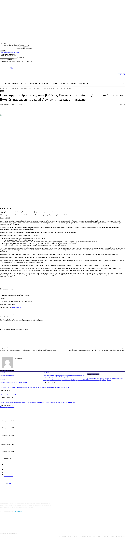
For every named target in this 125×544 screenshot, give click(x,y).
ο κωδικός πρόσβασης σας (24, 48)
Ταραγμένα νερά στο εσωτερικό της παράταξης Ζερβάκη (13, 382)
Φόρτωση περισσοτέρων (7, 407)
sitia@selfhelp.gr (16, 307)
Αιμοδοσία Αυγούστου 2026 (7, 375)
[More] (31, 109)
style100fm (7, 104)
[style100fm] (1, 105)
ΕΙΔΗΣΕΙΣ (7, 88)
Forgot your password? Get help (9, 52)
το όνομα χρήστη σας (23, 47)
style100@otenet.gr (19, 511)
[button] (123, 83)
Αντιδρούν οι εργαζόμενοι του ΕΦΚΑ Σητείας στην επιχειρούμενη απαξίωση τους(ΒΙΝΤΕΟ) (97, 350)
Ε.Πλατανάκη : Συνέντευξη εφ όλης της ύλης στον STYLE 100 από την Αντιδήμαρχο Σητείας (28, 350)
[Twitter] (24, 109)
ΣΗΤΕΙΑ (12, 88)
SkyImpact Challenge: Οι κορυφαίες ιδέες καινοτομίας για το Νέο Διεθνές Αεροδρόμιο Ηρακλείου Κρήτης (29, 448)
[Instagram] (124, 63)
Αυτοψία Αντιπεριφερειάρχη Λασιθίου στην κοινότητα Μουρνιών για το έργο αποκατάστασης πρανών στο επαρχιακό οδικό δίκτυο (35, 387)
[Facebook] (121, 63)
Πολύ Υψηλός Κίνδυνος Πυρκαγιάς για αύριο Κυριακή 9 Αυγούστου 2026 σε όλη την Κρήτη (25, 455)
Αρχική (2, 88)
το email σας (20, 57)
